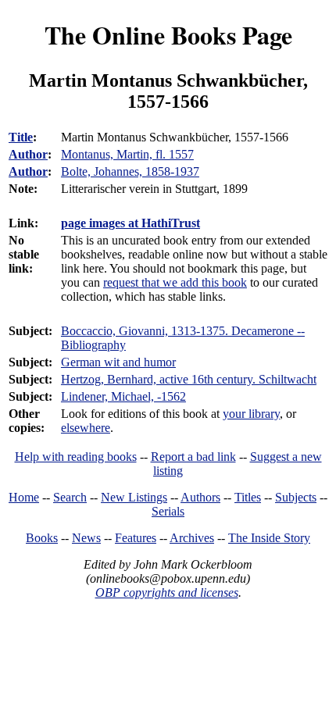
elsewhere (85, 427)
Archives (192, 537)
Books (42, 537)
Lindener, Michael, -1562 (123, 396)
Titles (247, 497)
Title (21, 137)
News (86, 537)
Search (70, 497)
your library (251, 413)
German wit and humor (118, 362)
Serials (168, 511)
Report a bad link (193, 456)
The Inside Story (269, 537)
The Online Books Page (168, 34)
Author (28, 154)
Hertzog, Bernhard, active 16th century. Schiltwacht (188, 379)
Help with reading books (76, 456)
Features (135, 537)
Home (24, 497)
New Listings (134, 497)
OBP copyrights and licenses (166, 592)
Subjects (295, 497)
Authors (200, 497)
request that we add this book (175, 282)
